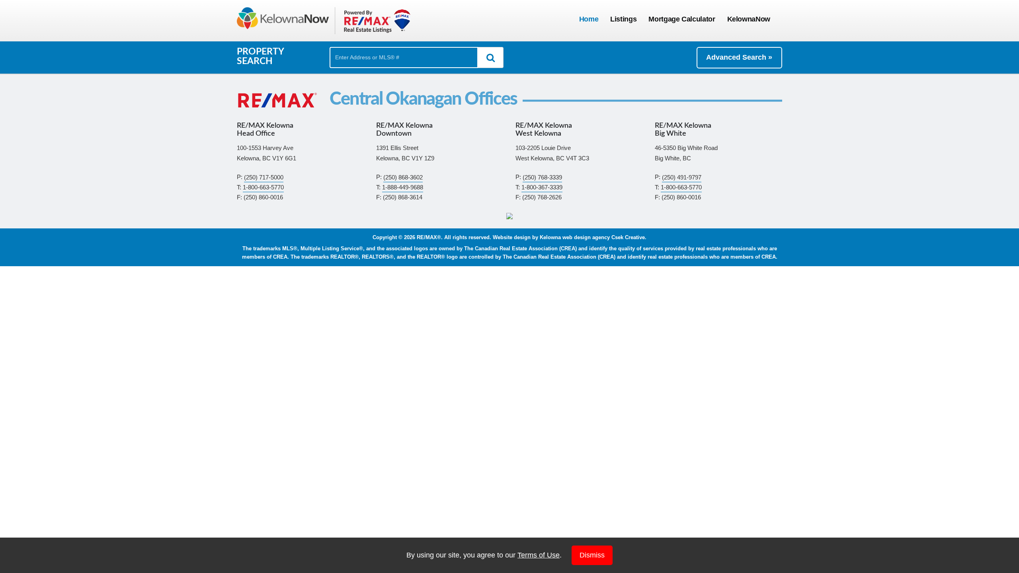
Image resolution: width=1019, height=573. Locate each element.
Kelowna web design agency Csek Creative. (593, 237)
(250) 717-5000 (263, 176)
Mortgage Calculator (681, 19)
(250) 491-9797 (681, 176)
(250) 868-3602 (403, 176)
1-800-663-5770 (263, 187)
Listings (623, 19)
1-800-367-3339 (541, 187)
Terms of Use (538, 555)
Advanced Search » (739, 57)
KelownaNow (748, 19)
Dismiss (592, 555)
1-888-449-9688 (402, 187)
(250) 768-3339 (542, 176)
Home (589, 19)
